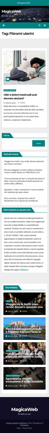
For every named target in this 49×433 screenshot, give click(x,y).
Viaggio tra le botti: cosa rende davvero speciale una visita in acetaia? (24, 306)
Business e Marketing (13, 350)
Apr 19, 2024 (11, 103)
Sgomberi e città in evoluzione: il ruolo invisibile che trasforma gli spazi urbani (24, 383)
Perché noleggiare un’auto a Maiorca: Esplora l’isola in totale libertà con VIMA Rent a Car (24, 333)
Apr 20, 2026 (13, 386)
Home (19, 428)
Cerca (6, 135)
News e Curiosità (9, 90)
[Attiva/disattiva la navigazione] (44, 25)
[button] (39, 25)
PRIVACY (24, 270)
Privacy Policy (27, 428)
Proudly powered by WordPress (16, 423)
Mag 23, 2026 (13, 361)
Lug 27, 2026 (13, 311)
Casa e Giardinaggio (13, 375)
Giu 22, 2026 (12, 336)
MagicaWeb (11, 11)
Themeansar (24, 425)
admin (22, 103)
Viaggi (8, 301)
